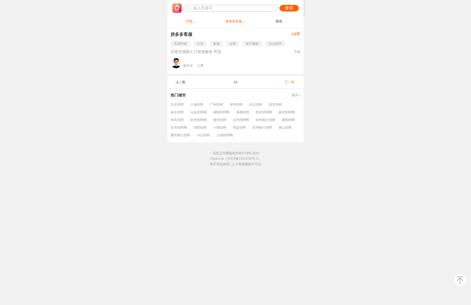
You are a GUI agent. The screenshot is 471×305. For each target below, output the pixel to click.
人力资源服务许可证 (246, 164)
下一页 (289, 82)
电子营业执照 (220, 164)
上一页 (180, 82)
